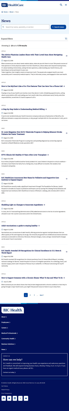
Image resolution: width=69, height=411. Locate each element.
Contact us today (8, 372)
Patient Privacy (5, 390)
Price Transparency (6, 393)
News (3, 349)
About (11, 12)
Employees (5, 322)
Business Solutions (7, 344)
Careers (4, 328)
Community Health (7, 339)
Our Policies (4, 386)
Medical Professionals (8, 333)
